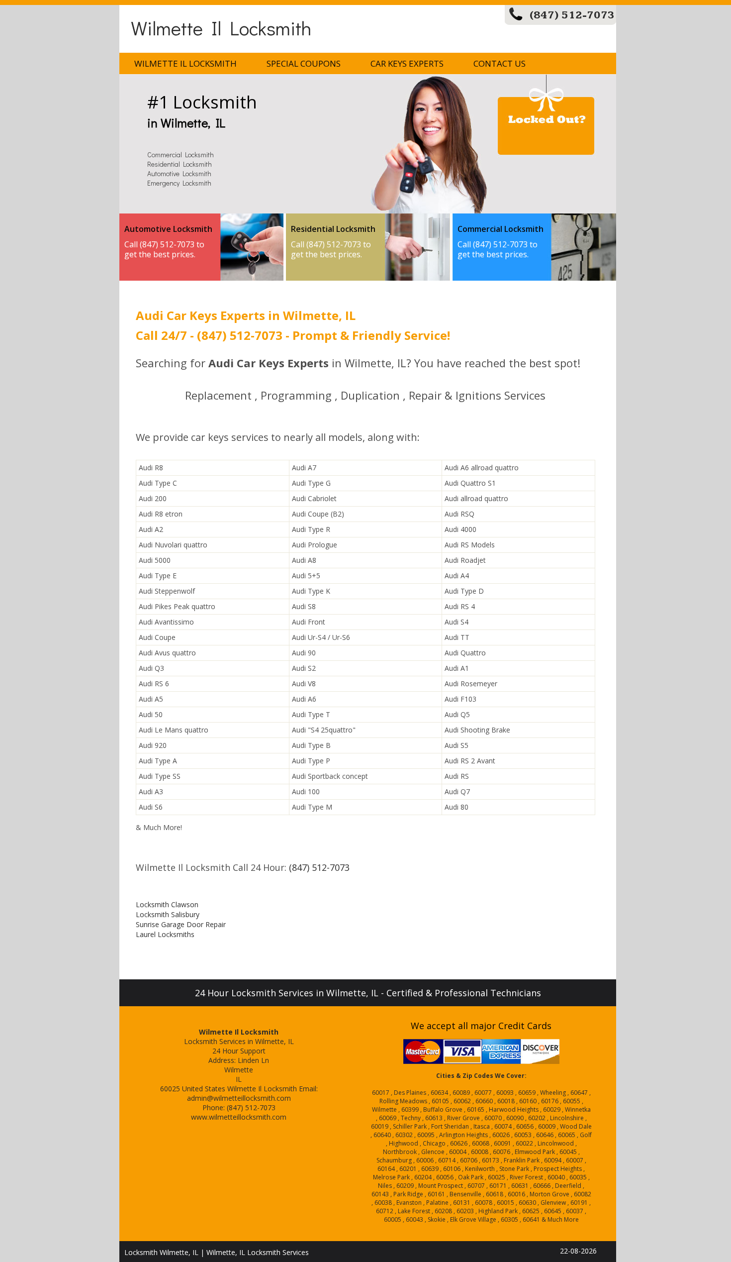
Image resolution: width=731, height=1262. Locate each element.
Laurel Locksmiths (165, 934)
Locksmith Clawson (167, 904)
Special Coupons (304, 63)
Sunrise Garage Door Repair (181, 924)
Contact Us (499, 63)
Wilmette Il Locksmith (221, 27)
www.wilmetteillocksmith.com (238, 1117)
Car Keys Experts (407, 63)
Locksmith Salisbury (167, 914)
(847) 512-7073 (572, 15)
